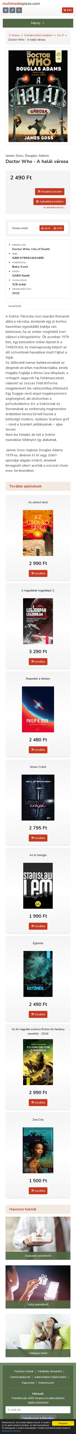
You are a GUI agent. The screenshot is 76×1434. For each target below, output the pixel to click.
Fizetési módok (24, 1371)
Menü (36, 23)
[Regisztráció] (12, 10)
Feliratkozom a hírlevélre (38, 1418)
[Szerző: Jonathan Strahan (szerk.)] (38, 1062)
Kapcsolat (28, 1383)
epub (47, 228)
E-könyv (14, 35)
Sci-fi (60, 35)
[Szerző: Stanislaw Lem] (38, 885)
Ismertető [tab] (14, 306)
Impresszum (46, 1383)
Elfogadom (63, 1423)
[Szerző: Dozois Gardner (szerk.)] (38, 621)
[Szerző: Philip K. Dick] (38, 709)
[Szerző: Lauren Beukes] (38, 1150)
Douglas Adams (37, 155)
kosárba (39, 573)
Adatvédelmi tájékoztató (50, 1377)
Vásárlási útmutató (50, 1371)
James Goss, (15, 155)
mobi (59, 228)
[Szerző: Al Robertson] (38, 974)
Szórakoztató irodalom (38, 35)
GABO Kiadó (21, 276)
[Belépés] (6, 10)
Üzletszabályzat (20, 1377)
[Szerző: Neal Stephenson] (38, 797)
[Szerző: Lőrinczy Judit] (38, 533)
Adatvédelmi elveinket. (11, 1430)
